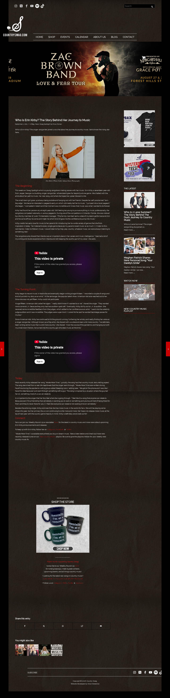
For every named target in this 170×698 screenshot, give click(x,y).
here (56, 422)
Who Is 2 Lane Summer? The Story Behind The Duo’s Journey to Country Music (138, 216)
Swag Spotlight (45, 124)
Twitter (68, 429)
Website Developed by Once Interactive (85, 684)
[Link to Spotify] (37, 6)
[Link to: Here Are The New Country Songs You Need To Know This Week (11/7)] (56, 650)
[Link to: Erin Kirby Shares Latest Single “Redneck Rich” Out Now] (44, 650)
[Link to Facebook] (26, 6)
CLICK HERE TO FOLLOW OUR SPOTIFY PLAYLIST (63, 579)
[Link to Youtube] (32, 6)
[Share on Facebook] (24, 626)
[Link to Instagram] (16, 6)
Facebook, (60, 429)
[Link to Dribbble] (42, 6)
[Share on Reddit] (82, 626)
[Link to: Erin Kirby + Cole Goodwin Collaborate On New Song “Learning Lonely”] (33, 650)
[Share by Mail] (101, 626)
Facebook (79, 583)
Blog (32, 124)
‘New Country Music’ (47, 437)
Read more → (129, 230)
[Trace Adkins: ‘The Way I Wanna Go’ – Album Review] (2, 349)
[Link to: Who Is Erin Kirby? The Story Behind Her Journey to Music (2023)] (21, 650)
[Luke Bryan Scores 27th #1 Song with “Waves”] (168, 349)
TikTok (65, 583)
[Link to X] (21, 6)
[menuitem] (39, 37)
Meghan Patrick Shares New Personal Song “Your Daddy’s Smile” (138, 260)
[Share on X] (43, 626)
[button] (12, 69)
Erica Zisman (57, 124)
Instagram (51, 429)
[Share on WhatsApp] (62, 626)
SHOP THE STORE (63, 501)
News (37, 124)
